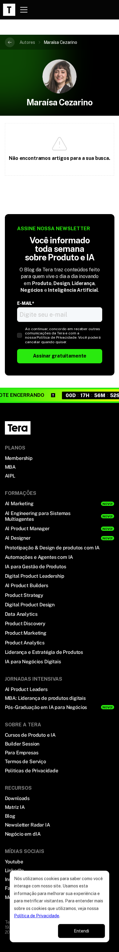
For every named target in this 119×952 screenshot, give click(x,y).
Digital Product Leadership (34, 576)
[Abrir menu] (24, 10)
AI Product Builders (26, 585)
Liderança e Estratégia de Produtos (44, 652)
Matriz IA (15, 807)
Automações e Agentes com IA (39, 557)
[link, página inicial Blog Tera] (9, 10)
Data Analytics (21, 614)
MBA (10, 467)
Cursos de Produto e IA (30, 735)
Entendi (81, 931)
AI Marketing (19, 503)
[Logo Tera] (18, 428)
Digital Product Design (30, 605)
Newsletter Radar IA (27, 825)
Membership (19, 458)
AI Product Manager (27, 528)
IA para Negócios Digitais (33, 662)
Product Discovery (25, 623)
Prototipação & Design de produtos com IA (52, 548)
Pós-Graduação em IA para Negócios (46, 707)
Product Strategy (24, 595)
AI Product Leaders (26, 689)
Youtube (14, 862)
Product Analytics (25, 643)
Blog (10, 816)
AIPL (10, 476)
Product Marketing (25, 633)
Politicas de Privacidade (31, 771)
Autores (27, 42)
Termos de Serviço (25, 761)
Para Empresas (21, 753)
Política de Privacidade (36, 915)
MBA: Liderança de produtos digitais (45, 698)
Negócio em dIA (23, 834)
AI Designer (18, 538)
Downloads (17, 798)
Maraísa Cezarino (60, 42)
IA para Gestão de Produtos (35, 566)
